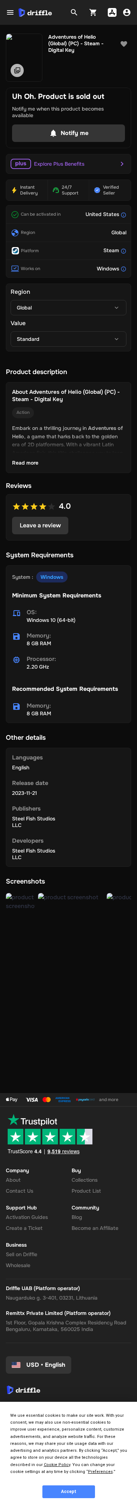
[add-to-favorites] (124, 44)
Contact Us (19, 1191)
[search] (74, 12)
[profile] (126, 12)
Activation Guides (27, 1217)
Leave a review (40, 525)
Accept (68, 1491)
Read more (25, 462)
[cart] (93, 12)
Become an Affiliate (95, 1228)
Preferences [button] (100, 1471)
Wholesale (18, 1265)
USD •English (45, 1365)
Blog (77, 1217)
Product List (86, 1191)
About (13, 1180)
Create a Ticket (24, 1228)
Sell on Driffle (21, 1254)
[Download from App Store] (112, 12)
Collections (85, 1180)
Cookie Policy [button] (57, 1464)
